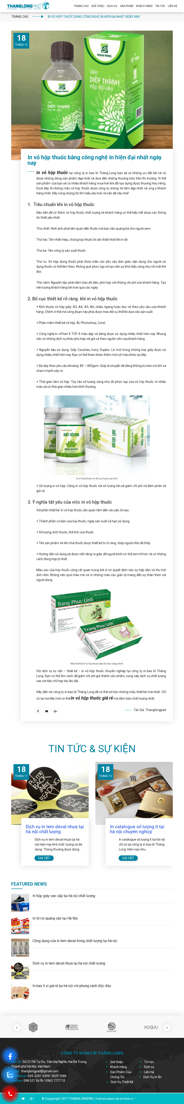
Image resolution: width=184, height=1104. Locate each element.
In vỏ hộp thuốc (52, 172)
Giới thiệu (97, 6)
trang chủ (19, 16)
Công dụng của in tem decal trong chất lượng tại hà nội (75, 941)
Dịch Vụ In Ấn (152, 1077)
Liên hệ (172, 6)
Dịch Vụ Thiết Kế (122, 1082)
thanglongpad (81, 1098)
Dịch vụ (112, 6)
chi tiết (44, 858)
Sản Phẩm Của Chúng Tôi (120, 1074)
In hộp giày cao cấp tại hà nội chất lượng (64, 896)
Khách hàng (118, 1067)
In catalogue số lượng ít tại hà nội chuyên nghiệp (53, 829)
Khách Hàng (144, 6)
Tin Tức (160, 6)
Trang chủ (81, 6)
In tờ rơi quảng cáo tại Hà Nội (55, 918)
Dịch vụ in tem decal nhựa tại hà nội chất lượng (69, 963)
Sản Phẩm (126, 6)
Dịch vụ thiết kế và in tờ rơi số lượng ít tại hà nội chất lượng (136, 831)
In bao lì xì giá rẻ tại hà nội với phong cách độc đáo (72, 986)
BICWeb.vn (126, 1098)
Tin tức (149, 1062)
